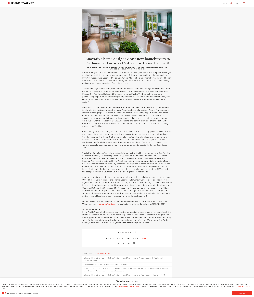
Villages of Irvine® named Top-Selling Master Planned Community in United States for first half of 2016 (124, 275)
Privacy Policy (135, 286)
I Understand (242, 293)
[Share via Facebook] (134, 243)
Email (145, 238)
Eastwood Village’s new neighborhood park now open (105, 264)
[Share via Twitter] (124, 243)
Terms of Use (122, 286)
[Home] (18, 3)
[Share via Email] (119, 243)
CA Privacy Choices (243, 286)
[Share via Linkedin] (129, 243)
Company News (103, 254)
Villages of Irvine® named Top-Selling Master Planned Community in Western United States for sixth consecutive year (124, 259)
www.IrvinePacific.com (107, 204)
